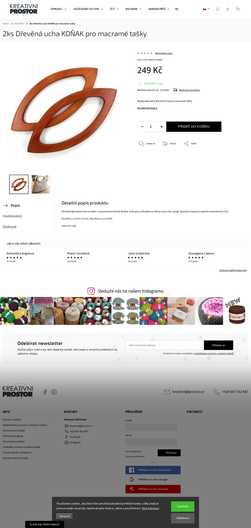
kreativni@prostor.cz (188, 391)
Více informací (150, 508)
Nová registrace (133, 451)
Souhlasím (183, 506)
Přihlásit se (218, 345)
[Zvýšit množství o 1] (161, 127)
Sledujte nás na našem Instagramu (131, 291)
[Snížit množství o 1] (142, 127)
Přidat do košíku (194, 126)
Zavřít (230, 155)
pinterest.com (220, 211)
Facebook (45, 392)
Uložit (146, 161)
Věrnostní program (13, 436)
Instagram (54, 392)
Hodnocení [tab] (12, 216)
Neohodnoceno (164, 53)
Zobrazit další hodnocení (232, 270)
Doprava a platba (12, 419)
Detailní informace (147, 108)
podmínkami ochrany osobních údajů (213, 353)
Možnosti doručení (189, 90)
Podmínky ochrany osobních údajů (21, 447)
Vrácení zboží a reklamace (17, 452)
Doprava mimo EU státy (15, 458)
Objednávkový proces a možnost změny (25, 425)
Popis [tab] (15, 205)
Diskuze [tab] (10, 227)
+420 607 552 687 (235, 391)
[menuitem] (58, 9)
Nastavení (64, 516)
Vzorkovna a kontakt (14, 430)
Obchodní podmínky (14, 441)
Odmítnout (183, 518)
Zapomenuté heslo (135, 456)
